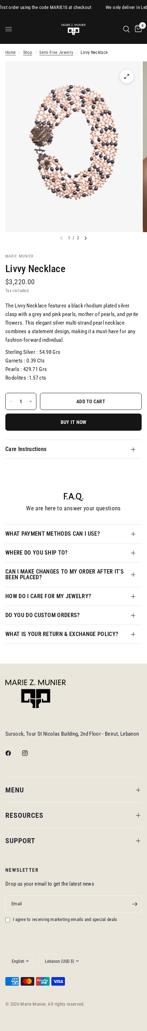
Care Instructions (25, 449)
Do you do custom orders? (42, 615)
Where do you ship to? (36, 552)
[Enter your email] (134, 903)
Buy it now (74, 422)
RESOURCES (24, 815)
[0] (137, 29)
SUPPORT (20, 840)
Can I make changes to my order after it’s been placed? (64, 574)
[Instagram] (30, 753)
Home (10, 52)
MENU (14, 790)
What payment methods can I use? (52, 533)
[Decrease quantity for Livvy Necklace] (11, 401)
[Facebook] (13, 753)
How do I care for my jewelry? (48, 596)
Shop (27, 52)
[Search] (126, 29)
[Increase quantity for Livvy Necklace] (30, 401)
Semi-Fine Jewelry (56, 52)
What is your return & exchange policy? (61, 634)
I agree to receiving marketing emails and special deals (65, 919)
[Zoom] (126, 76)
